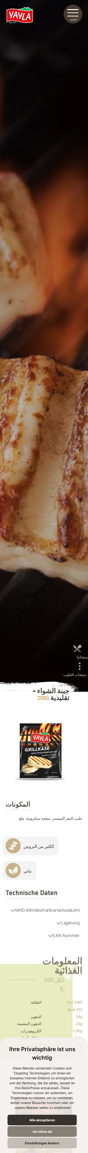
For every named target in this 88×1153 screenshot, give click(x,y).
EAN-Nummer (66, 936)
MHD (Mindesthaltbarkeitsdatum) (47, 910)
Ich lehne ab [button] (42, 1132)
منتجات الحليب (74, 675)
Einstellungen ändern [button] (42, 1143)
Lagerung (70, 923)
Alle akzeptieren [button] (42, 1120)
